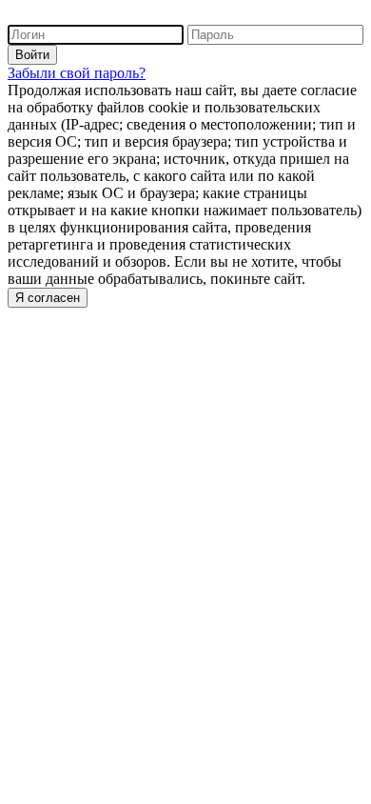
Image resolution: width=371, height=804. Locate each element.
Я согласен (47, 298)
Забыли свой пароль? (77, 73)
